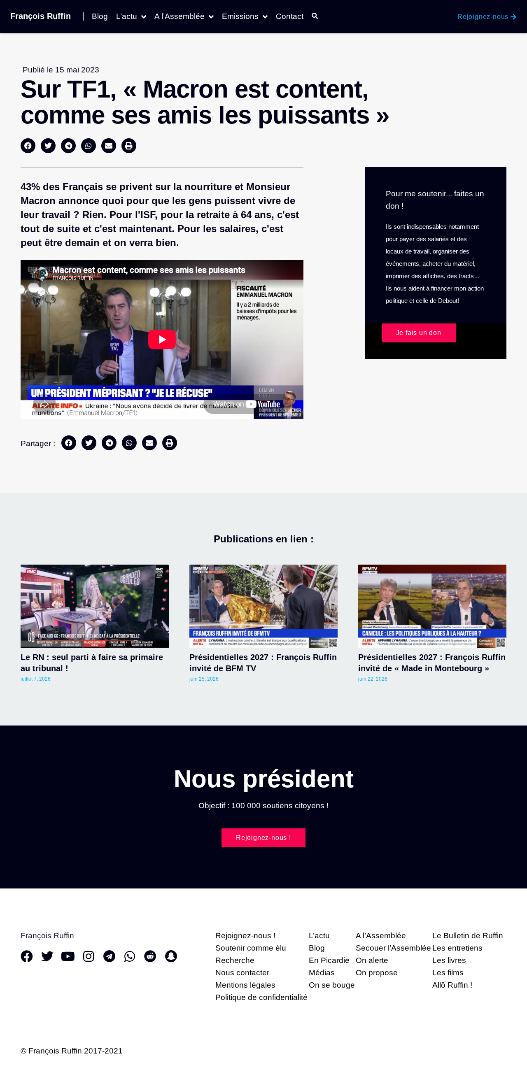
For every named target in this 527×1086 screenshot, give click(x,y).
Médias (322, 972)
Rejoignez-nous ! (245, 935)
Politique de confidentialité (261, 997)
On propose (377, 972)
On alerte (372, 960)
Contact (289, 16)
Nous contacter (242, 972)
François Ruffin (40, 16)
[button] (28, 145)
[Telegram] (109, 956)
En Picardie (329, 960)
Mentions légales (245, 985)
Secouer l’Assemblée (393, 948)
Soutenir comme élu (250, 948)
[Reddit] (150, 956)
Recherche (234, 960)
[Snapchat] (171, 956)
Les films (448, 972)
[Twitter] (47, 956)
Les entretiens (457, 948)
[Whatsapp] (130, 956)
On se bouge (332, 985)
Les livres (449, 960)
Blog (100, 16)
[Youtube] (68, 956)
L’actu (126, 16)
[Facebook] (27, 956)
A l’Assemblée (179, 16)
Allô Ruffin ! (452, 985)
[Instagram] (88, 956)
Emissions (240, 16)
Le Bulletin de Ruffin (467, 935)
